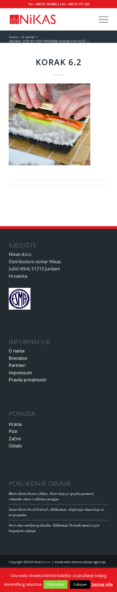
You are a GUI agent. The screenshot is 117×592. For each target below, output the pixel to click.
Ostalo (15, 446)
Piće (13, 431)
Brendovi (18, 358)
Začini (15, 439)
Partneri (17, 365)
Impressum (20, 373)
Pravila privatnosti (27, 380)
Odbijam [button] (80, 584)
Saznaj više (102, 584)
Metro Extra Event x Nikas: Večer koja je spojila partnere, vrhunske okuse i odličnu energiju (51, 496)
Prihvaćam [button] (55, 584)
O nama (16, 351)
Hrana (15, 424)
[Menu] (100, 19)
